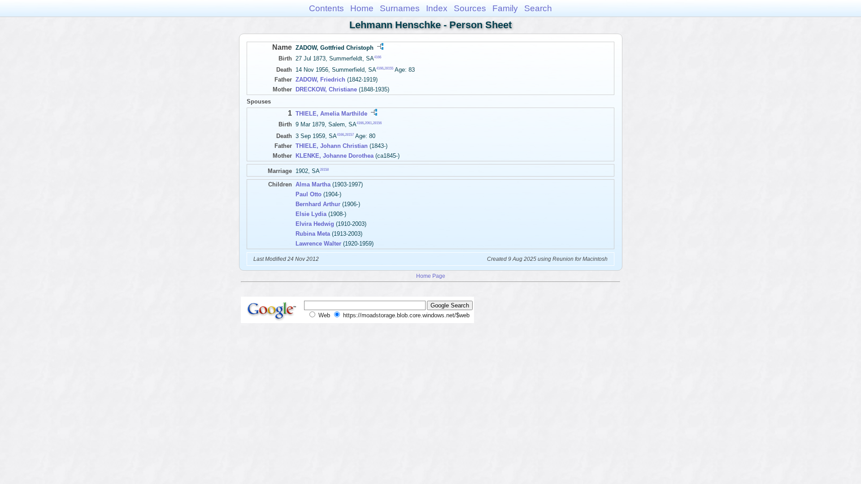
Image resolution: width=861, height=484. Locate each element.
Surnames (400, 8)
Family (505, 8)
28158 (324, 169)
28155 (388, 68)
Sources (470, 8)
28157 (349, 134)
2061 (368, 123)
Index (437, 8)
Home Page (430, 276)
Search (538, 8)
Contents (326, 8)
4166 (377, 57)
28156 (377, 123)
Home (362, 8)
